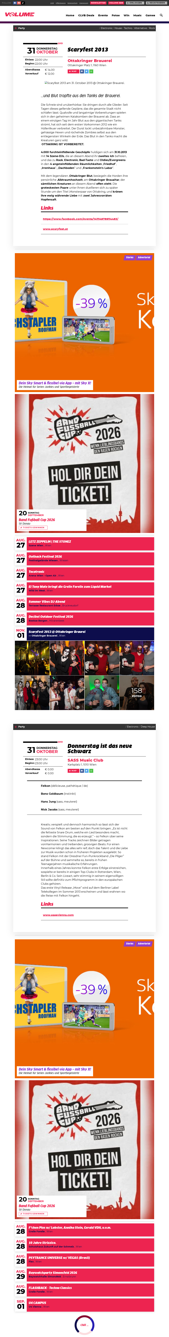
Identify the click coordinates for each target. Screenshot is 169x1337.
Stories (129, 257)
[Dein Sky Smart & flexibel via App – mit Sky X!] (84, 322)
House (118, 28)
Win (126, 15)
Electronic (107, 28)
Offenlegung (61, 3)
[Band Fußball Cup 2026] (84, 463)
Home (70, 15)
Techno (128, 28)
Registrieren (157, 3)
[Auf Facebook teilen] (82, 71)
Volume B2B (116, 3)
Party (21, 28)
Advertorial (144, 257)
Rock (152, 28)
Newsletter (98, 3)
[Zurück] (16, 28)
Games (150, 15)
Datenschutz (72, 3)
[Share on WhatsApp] (91, 71)
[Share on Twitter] (87, 71)
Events (103, 15)
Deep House (148, 727)
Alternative (140, 28)
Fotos (116, 15)
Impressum (83, 3)
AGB (52, 3)
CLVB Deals (86, 15)
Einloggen (136, 3)
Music (137, 15)
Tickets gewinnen (33, 528)
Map (74, 71)
